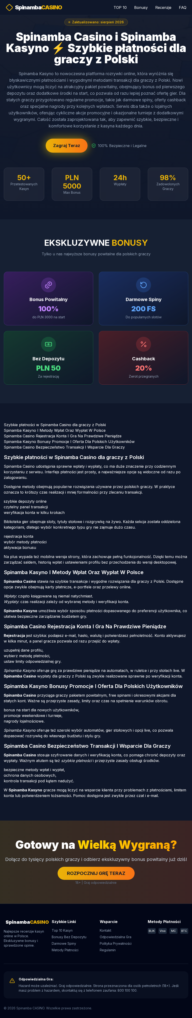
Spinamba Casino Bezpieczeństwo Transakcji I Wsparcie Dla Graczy (64, 447)
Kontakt (105, 930)
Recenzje (163, 7)
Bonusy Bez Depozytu (69, 937)
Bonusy (141, 7)
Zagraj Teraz (66, 145)
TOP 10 (120, 7)
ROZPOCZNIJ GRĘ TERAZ (96, 873)
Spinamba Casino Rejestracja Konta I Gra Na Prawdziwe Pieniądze (63, 436)
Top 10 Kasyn (62, 930)
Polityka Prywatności (116, 943)
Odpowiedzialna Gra (115, 937)
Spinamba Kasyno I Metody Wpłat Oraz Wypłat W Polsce (55, 430)
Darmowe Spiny (64, 943)
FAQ (182, 7)
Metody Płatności (65, 950)
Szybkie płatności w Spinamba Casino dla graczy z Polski (55, 424)
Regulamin (108, 950)
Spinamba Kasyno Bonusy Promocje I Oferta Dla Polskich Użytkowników (69, 441)
